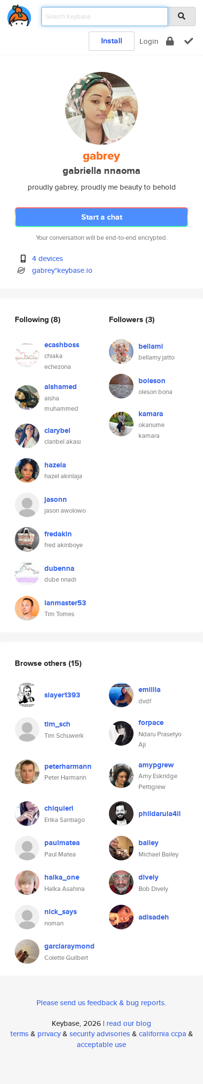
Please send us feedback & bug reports (100, 1002)
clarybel (57, 430)
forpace (151, 722)
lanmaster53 (65, 602)
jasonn (55, 499)
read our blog (128, 1023)
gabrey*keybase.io (62, 270)
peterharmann (68, 766)
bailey (148, 842)
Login (148, 41)
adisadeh (153, 917)
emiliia (149, 689)
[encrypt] (170, 41)
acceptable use (101, 1044)
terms (19, 1033)
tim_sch (57, 724)
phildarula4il (159, 813)
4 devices (47, 258)
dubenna (59, 568)
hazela (55, 465)
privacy (49, 1033)
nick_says (60, 911)
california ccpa (162, 1033)
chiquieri (58, 808)
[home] (19, 13)
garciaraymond (69, 946)
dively (148, 877)
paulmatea (62, 842)
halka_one (61, 877)
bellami (150, 346)
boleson (152, 380)
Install (111, 40)
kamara (150, 413)
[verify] (188, 41)
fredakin (58, 533)
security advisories (99, 1033)
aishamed (60, 386)
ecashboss (61, 344)
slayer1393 (62, 695)
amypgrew (156, 764)
